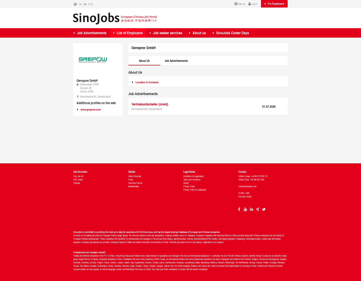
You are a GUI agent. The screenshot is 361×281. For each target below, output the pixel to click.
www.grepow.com (90, 109)
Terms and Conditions (191, 179)
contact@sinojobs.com (247, 186)
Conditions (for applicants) (193, 176)
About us (199, 33)
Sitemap (76, 183)
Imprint (186, 183)
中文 (90, 4)
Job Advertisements (91, 33)
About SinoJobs (134, 176)
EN (85, 4)
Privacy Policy (189, 186)
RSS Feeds (78, 179)
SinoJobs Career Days (232, 33)
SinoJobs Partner (135, 183)
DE (80, 4)
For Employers (276, 4)
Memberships (133, 186)
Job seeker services (167, 33)
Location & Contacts (147, 82)
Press (130, 179)
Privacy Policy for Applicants (194, 189)
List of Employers (130, 33)
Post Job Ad (78, 176)
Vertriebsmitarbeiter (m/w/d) (150, 104)
